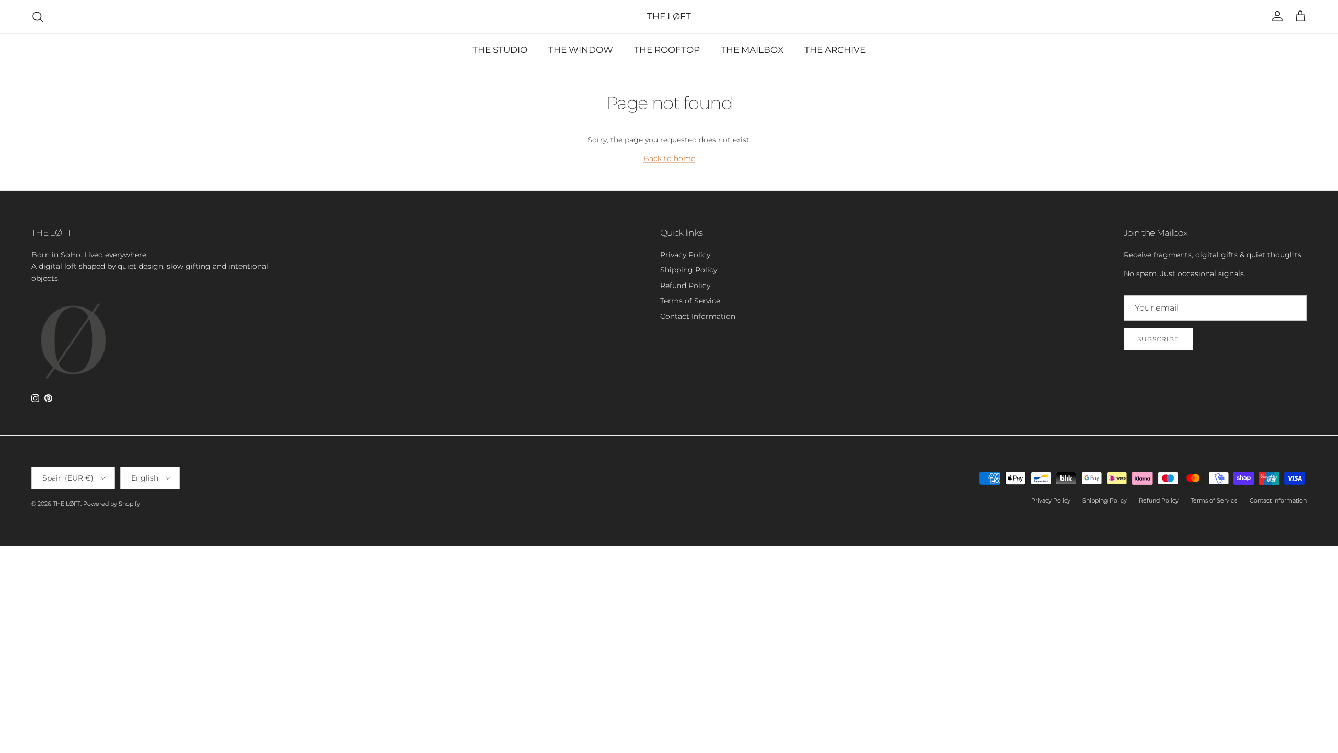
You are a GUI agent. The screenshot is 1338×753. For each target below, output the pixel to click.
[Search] (37, 16)
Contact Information (697, 316)
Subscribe (1158, 339)
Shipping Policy (688, 270)
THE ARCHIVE (835, 49)
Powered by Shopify (111, 503)
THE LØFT (66, 503)
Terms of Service (690, 300)
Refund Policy (685, 285)
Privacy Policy (685, 254)
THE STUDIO (499, 49)
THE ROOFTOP (667, 49)
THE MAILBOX (752, 49)
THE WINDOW (580, 49)
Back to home (669, 158)
